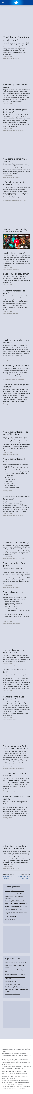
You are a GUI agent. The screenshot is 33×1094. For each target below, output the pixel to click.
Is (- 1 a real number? (10, 919)
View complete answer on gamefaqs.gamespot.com (14, 200)
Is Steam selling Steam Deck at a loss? (15, 962)
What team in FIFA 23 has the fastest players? (15, 966)
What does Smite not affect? (12, 984)
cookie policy (10, 1084)
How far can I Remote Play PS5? (13, 894)
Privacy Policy (5, 1088)
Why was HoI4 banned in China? (13, 909)
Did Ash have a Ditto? (11, 916)
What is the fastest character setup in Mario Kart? (15, 977)
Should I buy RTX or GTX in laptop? (14, 901)
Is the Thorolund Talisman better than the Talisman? (16, 990)
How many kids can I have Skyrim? (14, 891)
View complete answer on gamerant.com (12, 105)
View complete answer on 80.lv (9, 719)
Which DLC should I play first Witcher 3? (16, 903)
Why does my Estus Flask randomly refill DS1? (16, 912)
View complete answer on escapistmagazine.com (13, 558)
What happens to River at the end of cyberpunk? (15, 897)
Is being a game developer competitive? (16, 906)
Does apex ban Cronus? (11, 981)
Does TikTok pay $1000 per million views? (16, 987)
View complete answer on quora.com (11, 58)
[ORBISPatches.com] (16, 2)
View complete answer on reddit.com (11, 868)
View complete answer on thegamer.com (12, 405)
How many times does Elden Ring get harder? (15, 970)
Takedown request (8, 56)
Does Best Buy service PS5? (12, 994)
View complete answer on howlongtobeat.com (13, 360)
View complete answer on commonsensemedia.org (14, 692)
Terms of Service (16, 1088)
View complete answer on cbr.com (10, 313)
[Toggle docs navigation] (2, 2)
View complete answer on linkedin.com (11, 792)
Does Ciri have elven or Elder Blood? (15, 974)
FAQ (25, 1088)
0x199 (13, 1049)
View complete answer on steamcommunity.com (13, 130)
